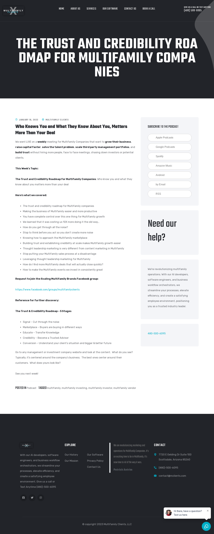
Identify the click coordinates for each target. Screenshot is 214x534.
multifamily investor (100, 388)
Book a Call (149, 9)
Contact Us (130, 9)
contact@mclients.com (172, 475)
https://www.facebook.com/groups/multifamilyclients (47, 289)
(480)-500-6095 (168, 467)
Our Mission (71, 460)
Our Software (110, 9)
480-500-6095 (157, 333)
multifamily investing (74, 388)
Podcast (31, 388)
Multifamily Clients (57, 120)
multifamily (53, 388)
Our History (71, 454)
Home (61, 9)
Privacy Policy (95, 460)
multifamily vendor (124, 388)
